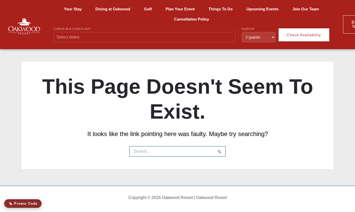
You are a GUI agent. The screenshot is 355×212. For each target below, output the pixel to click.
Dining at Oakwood (112, 9)
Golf (148, 9)
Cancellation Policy (191, 19)
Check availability (304, 35)
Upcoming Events (262, 9)
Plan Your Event (180, 9)
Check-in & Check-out (72, 28)
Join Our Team (305, 9)
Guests (248, 28)
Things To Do (220, 9)
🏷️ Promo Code (22, 203)
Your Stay (73, 9)
